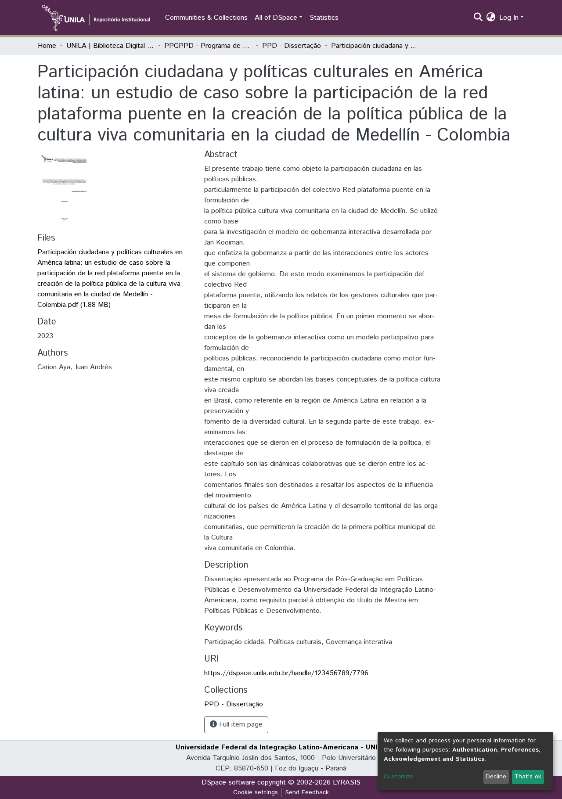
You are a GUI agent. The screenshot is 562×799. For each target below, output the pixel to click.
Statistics (324, 18)
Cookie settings (255, 792)
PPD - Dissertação (291, 46)
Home (47, 46)
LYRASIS (346, 782)
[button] (491, 18)
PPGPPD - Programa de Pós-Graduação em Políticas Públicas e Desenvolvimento (208, 46)
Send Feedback (307, 792)
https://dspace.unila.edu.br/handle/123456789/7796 (286, 673)
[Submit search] (478, 18)
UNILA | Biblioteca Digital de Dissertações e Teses (110, 46)
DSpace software (228, 782)
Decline (496, 776)
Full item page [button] (240, 725)
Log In (509, 18)
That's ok (527, 776)
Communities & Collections (206, 18)
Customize (399, 776)
